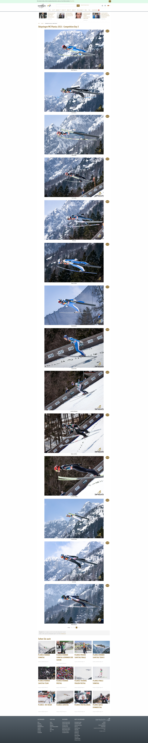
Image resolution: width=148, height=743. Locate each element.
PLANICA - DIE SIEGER (45, 705)
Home (39, 23)
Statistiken (39, 728)
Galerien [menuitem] (73, 10)
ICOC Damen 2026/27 (65, 732)
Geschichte (39, 731)
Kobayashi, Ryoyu (77, 728)
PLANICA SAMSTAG (62, 705)
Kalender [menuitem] (63, 10)
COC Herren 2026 (65, 725)
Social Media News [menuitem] (95, 10)
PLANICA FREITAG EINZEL (83, 705)
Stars (50, 731)
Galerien (42, 23)
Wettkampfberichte (41, 726)
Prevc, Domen (77, 734)
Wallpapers (51, 725)
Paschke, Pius (77, 732)
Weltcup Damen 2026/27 (66, 729)
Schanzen (39, 729)
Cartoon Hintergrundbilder (54, 726)
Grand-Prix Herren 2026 (66, 722)
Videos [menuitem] (86, 10)
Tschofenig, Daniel (77, 738)
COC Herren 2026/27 (65, 731)
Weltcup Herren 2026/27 (66, 728)
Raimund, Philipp (77, 735)
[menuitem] (102, 5)
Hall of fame (52, 729)
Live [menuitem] (53, 10)
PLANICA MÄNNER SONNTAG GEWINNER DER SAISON (64, 657)
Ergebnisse (39, 723)
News (38, 722)
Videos (51, 722)
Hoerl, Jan (76, 726)
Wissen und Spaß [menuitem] (79, 10)
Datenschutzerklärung (102, 725)
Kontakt (104, 722)
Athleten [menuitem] (68, 10)
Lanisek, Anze (77, 731)
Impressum (103, 723)
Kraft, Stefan (76, 729)
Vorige (69, 627)
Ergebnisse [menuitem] (57, 10)
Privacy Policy (72, 1)
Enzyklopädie (40, 732)
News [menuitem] (49, 10)
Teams (51, 728)
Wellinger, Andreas (77, 740)
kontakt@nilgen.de (63, 633)
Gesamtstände (40, 725)
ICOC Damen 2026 (65, 726)
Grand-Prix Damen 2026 (66, 723)
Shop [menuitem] (89, 10)
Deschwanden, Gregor (78, 722)
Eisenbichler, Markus (78, 723)
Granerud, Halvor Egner (78, 725)
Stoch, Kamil (76, 737)
